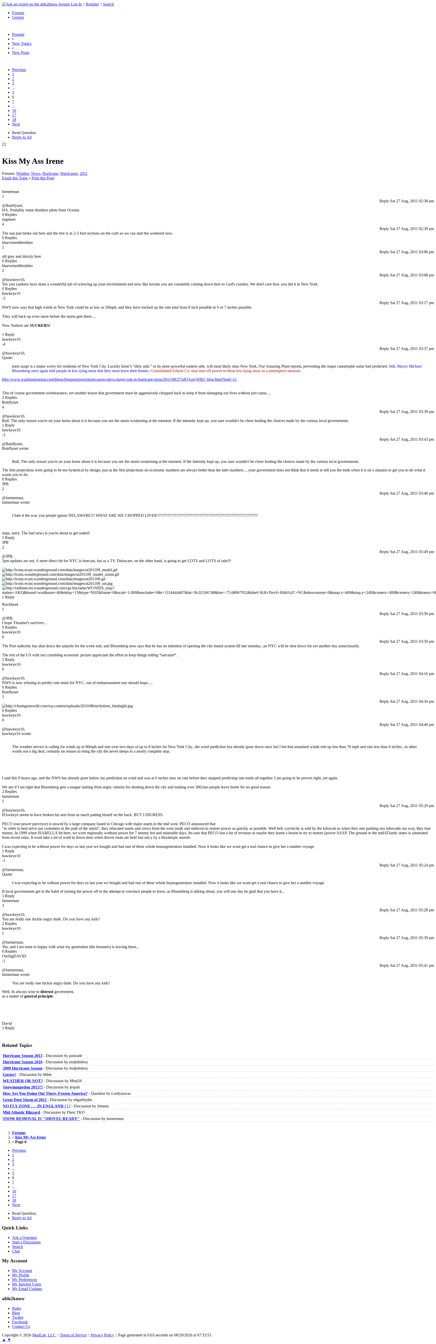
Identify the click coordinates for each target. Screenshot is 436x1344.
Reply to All (22, 137)
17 (14, 115)
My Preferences (24, 1279)
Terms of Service (73, 1335)
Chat (16, 1251)
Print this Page (43, 178)
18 (14, 119)
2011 (84, 173)
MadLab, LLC (44, 1335)
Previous (19, 70)
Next (16, 124)
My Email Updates (27, 1289)
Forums (18, 13)
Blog (16, 1313)
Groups (18, 17)
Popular (18, 34)
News (35, 173)
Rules (16, 1308)
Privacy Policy (102, 1335)
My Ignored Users (26, 1284)
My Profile (20, 1275)
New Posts (20, 52)
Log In (76, 4)
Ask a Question (24, 1237)
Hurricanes (69, 173)
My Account (22, 1270)
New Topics (22, 43)
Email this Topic (15, 178)
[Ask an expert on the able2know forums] (36, 4)
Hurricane (50, 173)
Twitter (17, 1317)
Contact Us (21, 1326)
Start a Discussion (26, 1242)
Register (92, 4)
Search (108, 4)
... (13, 88)
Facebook (20, 1322)
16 (14, 110)
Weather (22, 173)
